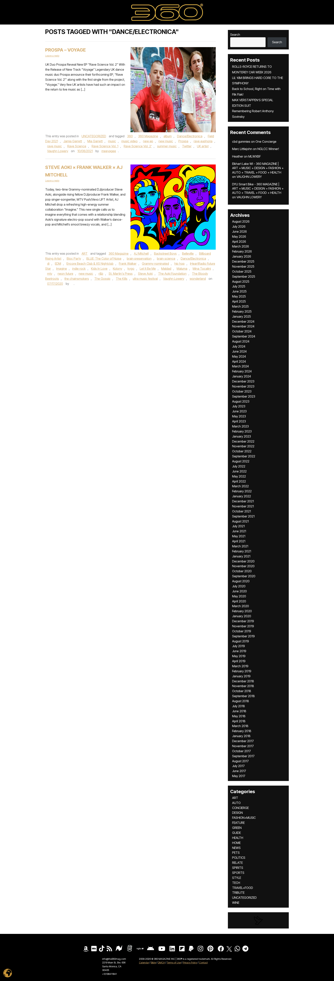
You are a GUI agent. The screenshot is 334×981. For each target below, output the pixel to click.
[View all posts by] (72, 284)
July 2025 (238, 286)
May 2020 (239, 596)
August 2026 (241, 221)
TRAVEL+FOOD (242, 888)
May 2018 (238, 716)
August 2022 (240, 461)
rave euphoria (203, 141)
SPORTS (238, 873)
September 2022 (243, 456)
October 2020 (242, 571)
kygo (131, 268)
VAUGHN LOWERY (249, 177)
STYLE (236, 878)
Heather (237, 156)
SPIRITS (237, 868)
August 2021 (240, 521)
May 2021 (238, 536)
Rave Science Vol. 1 (105, 146)
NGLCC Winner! (268, 149)
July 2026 (238, 226)
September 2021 (243, 516)
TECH (236, 883)
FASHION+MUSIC (244, 818)
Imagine (61, 268)
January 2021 (241, 556)
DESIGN (237, 813)
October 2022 (241, 451)
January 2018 (241, 736)
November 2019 (243, 626)
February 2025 (242, 311)
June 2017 (239, 771)
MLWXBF (254, 156)
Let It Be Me (148, 268)
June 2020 (239, 591)
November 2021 (243, 506)
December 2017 (243, 741)
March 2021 (240, 546)
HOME (236, 843)
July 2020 (238, 586)
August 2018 (240, 701)
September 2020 (243, 576)
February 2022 (242, 491)
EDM (58, 263)
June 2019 (239, 651)
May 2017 (238, 776)
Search (235, 34)
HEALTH (237, 838)
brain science (166, 258)
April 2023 (239, 421)
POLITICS (238, 858)
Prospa (183, 141)
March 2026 (240, 246)
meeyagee (108, 151)
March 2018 (240, 726)
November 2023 (243, 386)
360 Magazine (148, 136)
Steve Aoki (145, 274)
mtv (49, 274)
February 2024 (242, 371)
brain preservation (139, 258)
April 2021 (238, 541)
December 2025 (243, 261)
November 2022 (243, 446)
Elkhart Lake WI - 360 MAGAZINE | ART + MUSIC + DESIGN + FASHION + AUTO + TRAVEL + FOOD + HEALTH (258, 168)
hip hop (179, 263)
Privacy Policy (190, 962)
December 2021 (243, 501)
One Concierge (266, 141)
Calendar (144, 962)
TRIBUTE (238, 893)
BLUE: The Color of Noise (103, 258)
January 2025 (241, 316)
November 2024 (243, 326)
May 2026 (239, 236)
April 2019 (238, 661)
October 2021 (241, 511)
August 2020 (241, 581)
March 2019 (240, 666)
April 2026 (239, 241)
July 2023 (238, 406)
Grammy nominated (155, 263)
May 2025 (239, 296)
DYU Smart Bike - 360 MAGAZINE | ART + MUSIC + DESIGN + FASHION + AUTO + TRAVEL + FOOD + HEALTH (258, 188)
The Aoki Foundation (172, 274)
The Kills (121, 279)
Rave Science (76, 146)
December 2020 (243, 561)
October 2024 (241, 331)
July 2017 (238, 766)
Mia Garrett (95, 141)
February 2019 (241, 671)
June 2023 (239, 411)
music (112, 141)
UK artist (203, 146)
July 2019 (238, 646)
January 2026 (241, 256)
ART (85, 253)
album (168, 136)
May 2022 (239, 476)
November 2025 (243, 266)
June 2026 (239, 231)
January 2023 (241, 436)
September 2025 (243, 276)
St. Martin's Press (121, 274)
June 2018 (239, 711)
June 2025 (239, 291)
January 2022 (241, 496)
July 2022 (238, 466)
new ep (148, 141)
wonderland (198, 279)
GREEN (237, 828)
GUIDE (236, 833)
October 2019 (241, 631)
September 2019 (243, 636)
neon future (65, 274)
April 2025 (239, 301)
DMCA (161, 962)
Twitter (187, 146)
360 (130, 136)
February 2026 (242, 251)
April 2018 (238, 721)
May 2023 (239, 416)
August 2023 (240, 401)
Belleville (188, 253)
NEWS (236, 848)
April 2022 (239, 481)
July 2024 (238, 346)
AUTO (236, 803)
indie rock (79, 268)
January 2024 (241, 376)
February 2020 (242, 611)
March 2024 (240, 366)
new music (165, 141)
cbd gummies (241, 141)
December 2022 (243, 441)
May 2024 (239, 356)
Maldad (166, 268)
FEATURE (238, 823)
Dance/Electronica (189, 136)
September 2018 (243, 696)
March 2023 (240, 426)
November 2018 (243, 686)
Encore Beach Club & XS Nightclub (89, 263)
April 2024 (239, 361)
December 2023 (243, 381)
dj (48, 263)
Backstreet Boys (165, 253)
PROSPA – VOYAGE (65, 50)
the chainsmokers (76, 279)
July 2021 (238, 526)
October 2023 (241, 391)
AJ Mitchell (141, 253)
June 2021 (239, 531)
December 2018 (243, 681)
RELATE (237, 863)
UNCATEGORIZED (94, 136)
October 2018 (241, 691)
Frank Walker (127, 263)
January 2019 (241, 676)
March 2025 (240, 306)
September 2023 (243, 396)
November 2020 (243, 566)
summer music (167, 146)
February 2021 (241, 551)
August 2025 (240, 281)
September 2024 (243, 336)
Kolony (117, 268)
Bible (153, 962)
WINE (235, 903)
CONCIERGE (240, 808)
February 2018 (241, 731)
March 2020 (240, 606)
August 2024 (240, 341)
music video (129, 141)
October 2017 (241, 751)
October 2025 (241, 271)
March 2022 (240, 486)
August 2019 (240, 641)
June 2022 (239, 471)
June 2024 (239, 351)
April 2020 (239, 601)
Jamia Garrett (72, 141)
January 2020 (241, 616)
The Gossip (102, 279)
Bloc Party (74, 258)
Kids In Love (99, 268)
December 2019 (243, 621)
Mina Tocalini (202, 268)
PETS (236, 853)
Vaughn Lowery (57, 151)
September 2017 (243, 756)
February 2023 (242, 431)
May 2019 (238, 656)
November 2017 (243, 746)
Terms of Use (174, 962)
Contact (203, 962)
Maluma (182, 268)
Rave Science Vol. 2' (138, 146)
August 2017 (240, 761)
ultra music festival (145, 279)
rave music (54, 146)
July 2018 (238, 706)
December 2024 (243, 321)
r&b (101, 274)
